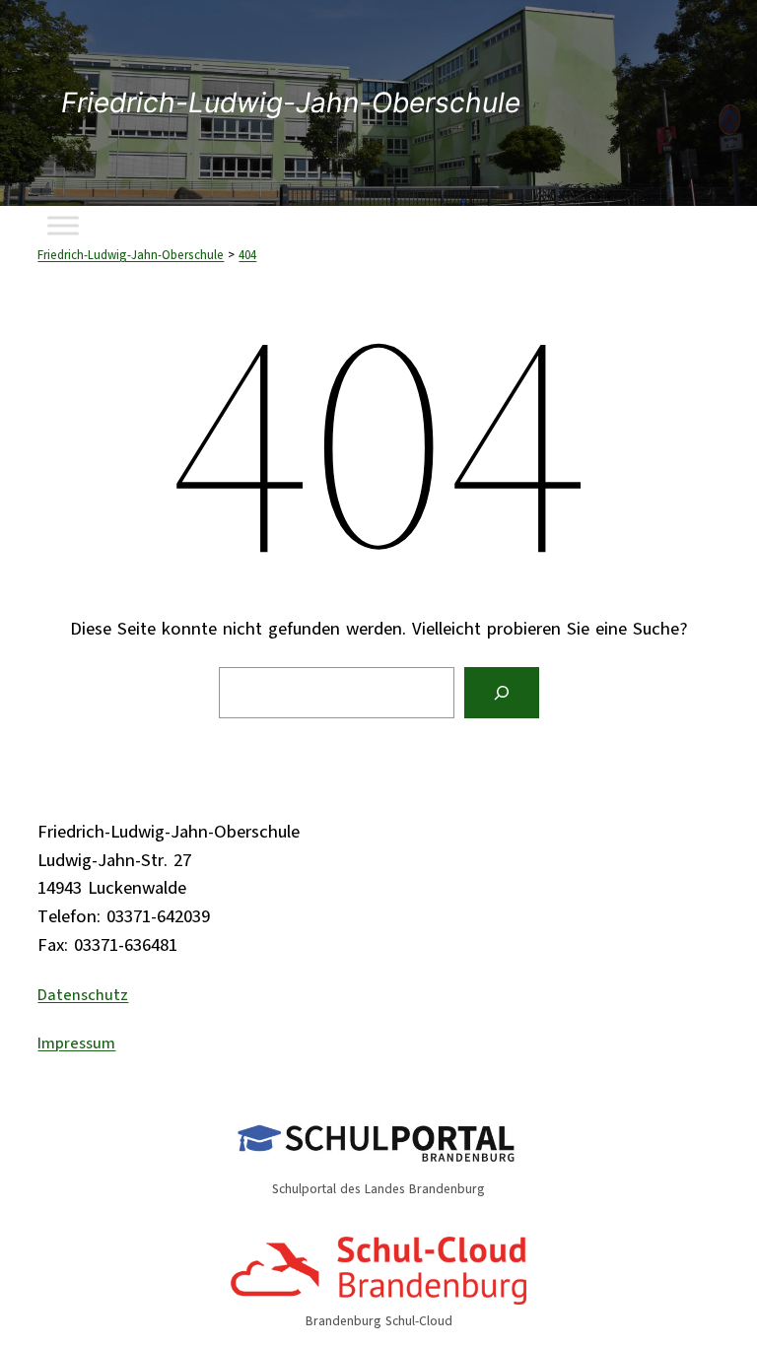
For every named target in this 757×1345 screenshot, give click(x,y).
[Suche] (501, 692)
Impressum (76, 1043)
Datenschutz (82, 995)
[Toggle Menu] (63, 225)
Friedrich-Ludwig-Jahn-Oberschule (290, 102)
